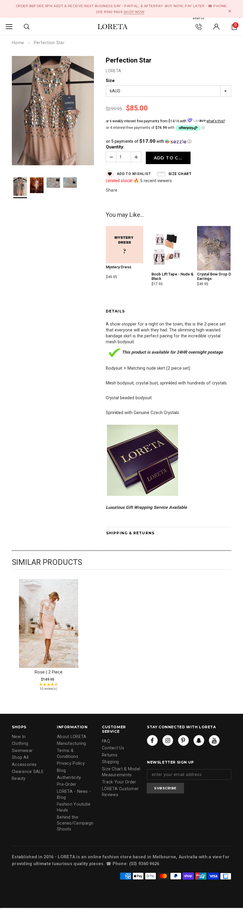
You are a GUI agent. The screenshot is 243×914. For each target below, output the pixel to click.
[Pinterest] (183, 740)
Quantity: (115, 147)
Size (110, 80)
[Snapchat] (199, 740)
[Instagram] (167, 740)
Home (18, 42)
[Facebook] (152, 740)
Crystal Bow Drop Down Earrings (218, 276)
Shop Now (134, 12)
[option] (53, 111)
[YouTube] (214, 740)
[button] (168, 141)
